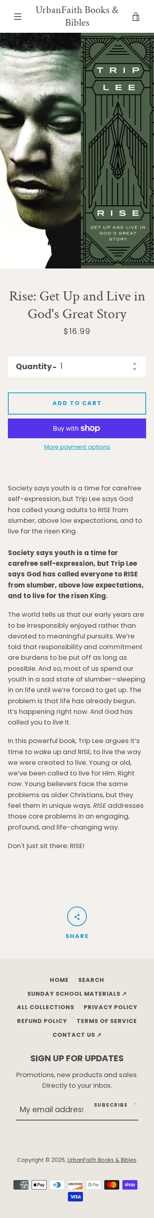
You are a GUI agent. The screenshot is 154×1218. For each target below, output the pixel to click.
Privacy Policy (110, 1007)
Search (91, 980)
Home (59, 980)
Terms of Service (107, 1021)
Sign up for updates (77, 1058)
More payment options (77, 447)
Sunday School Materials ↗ (77, 994)
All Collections (45, 1007)
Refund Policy (42, 1021)
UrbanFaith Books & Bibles (77, 16)
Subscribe (111, 1105)
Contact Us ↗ (77, 1035)
